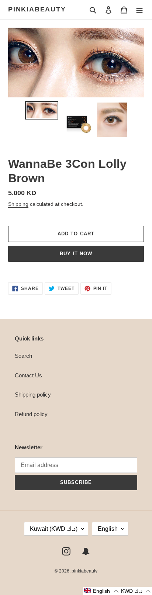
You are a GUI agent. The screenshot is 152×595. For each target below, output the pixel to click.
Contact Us (28, 375)
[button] (101, 591)
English (108, 529)
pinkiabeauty (37, 9)
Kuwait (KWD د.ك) (53, 529)
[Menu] (139, 10)
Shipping (18, 204)
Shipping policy (33, 394)
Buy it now (76, 253)
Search (23, 356)
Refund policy (31, 414)
